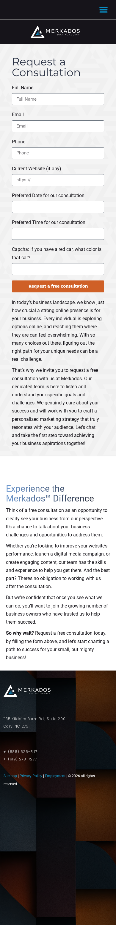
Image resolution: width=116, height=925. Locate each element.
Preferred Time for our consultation (48, 222)
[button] (103, 9)
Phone (18, 142)
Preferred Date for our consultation (48, 195)
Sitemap (11, 776)
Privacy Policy (31, 776)
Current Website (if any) (36, 168)
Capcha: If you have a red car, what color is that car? (56, 253)
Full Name (22, 87)
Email (18, 114)
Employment (55, 776)
